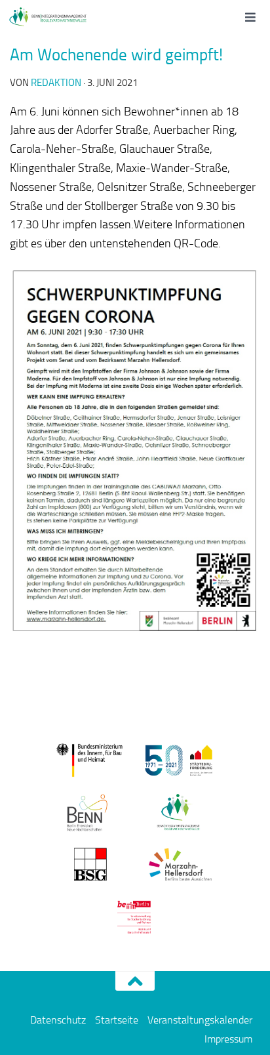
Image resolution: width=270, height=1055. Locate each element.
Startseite (116, 1020)
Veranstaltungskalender (199, 1020)
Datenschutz (58, 1020)
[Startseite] (60, 16)
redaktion (56, 83)
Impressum (228, 1039)
